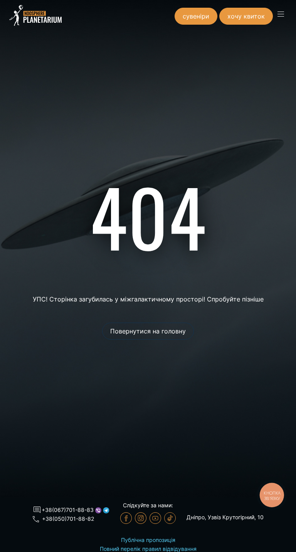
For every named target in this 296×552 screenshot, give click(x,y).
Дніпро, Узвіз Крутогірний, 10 (225, 517)
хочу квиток (246, 16)
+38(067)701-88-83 (68, 510)
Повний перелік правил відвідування (148, 548)
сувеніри (196, 16)
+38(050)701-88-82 (68, 518)
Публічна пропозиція (148, 540)
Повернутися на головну (148, 331)
